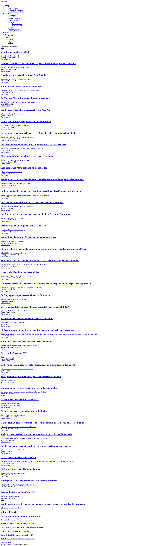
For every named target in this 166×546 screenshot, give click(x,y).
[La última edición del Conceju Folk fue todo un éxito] (17, 137)
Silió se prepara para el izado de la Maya (21, 469)
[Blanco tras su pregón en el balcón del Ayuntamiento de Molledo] (21, 288)
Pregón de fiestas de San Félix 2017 (18, 492)
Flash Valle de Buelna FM (9, 140)
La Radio (7, 6)
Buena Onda (12, 17)
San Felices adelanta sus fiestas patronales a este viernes (28, 237)
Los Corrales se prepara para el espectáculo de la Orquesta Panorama (35, 214)
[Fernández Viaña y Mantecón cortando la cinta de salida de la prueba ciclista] (25, 264)
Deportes (7, 34)
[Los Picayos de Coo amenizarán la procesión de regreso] (18, 427)
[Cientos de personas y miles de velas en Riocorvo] (16, 276)
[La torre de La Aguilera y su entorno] (12, 114)
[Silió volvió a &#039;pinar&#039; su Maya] (15, 160)
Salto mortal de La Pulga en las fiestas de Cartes (24, 225)
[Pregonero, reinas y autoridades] (11, 508)
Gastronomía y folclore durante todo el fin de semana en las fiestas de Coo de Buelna (42, 422)
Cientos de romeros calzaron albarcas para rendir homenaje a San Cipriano (38, 63)
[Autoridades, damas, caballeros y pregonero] (15, 125)
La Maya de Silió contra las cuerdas (18, 457)
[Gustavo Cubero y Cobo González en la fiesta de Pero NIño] (20, 91)
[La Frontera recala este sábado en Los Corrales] (16, 206)
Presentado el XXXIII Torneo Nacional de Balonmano (18, 524)
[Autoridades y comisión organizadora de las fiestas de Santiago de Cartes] (23, 392)
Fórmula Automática (14, 31)
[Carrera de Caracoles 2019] (9, 357)
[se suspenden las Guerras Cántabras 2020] (14, 322)
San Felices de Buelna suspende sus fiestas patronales (27, 341)
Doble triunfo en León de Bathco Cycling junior (16, 520)
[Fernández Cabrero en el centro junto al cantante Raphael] (19, 345)
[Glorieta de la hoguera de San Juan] (12, 218)
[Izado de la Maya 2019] (8, 380)
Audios (10, 39)
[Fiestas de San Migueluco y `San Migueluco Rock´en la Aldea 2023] (22, 148)
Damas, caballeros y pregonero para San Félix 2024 (26, 121)
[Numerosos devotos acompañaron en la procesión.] (17, 369)
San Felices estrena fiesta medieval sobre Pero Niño (26, 110)
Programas (8, 13)
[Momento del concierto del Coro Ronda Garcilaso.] (17, 79)
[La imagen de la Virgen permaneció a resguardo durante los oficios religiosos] (25, 195)
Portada (7, 5)
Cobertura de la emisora (15, 10)
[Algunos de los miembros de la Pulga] (13, 230)
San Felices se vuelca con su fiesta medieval (22, 86)
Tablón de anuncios (14, 29)
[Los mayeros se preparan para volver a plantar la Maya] (18, 102)
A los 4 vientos (12, 15)
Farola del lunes (17, 24)
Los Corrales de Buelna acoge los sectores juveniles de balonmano (22, 527)
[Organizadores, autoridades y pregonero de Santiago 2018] (19, 485)
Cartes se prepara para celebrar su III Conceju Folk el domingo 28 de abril (38, 133)
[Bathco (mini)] (6, 542)
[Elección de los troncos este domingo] (13, 473)
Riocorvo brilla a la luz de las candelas (20, 272)
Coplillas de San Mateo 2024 (15, 52)
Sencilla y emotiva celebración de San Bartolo (23, 75)
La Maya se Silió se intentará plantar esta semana (25, 98)
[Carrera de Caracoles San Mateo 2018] (13, 403)
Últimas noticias (5, 59)
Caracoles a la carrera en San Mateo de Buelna (24, 411)
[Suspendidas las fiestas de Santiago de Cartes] (15, 311)
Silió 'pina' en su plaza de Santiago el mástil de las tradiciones (31, 376)
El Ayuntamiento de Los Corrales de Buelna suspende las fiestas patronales (37, 330)
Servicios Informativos (15, 18)
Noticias (7, 32)
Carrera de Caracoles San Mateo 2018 (20, 399)
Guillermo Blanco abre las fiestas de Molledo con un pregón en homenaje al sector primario (46, 283)
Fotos (10, 41)
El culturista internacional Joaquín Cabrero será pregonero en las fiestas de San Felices (44, 249)
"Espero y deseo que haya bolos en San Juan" (16, 531)
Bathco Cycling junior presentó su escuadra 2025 (17, 535)
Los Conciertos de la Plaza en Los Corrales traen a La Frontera (32, 202)
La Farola (11, 22)
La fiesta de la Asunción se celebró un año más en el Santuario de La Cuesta (38, 365)
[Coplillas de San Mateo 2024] (10, 56)
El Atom (11, 27)
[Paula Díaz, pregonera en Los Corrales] (13, 253)
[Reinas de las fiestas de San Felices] (12, 241)
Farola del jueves (17, 25)
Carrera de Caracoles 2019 (14, 353)
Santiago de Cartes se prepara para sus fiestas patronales (29, 388)
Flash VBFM (9, 36)
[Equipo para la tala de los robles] (11, 172)
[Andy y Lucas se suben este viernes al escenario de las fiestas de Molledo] (24, 438)
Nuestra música (13, 20)
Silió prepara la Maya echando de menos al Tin (24, 168)
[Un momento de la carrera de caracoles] (13, 415)
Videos (10, 43)
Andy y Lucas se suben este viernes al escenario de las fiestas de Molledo (36, 434)
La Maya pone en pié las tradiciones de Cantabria (25, 295)
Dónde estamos (13, 8)
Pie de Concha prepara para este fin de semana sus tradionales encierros (36, 446)
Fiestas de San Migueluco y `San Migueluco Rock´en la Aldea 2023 (33, 144)
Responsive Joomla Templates (10, 544)
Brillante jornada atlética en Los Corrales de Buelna (18, 539)
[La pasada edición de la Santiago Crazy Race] (15, 183)
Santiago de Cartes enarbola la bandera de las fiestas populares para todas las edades (42, 179)
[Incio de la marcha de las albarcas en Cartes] (15, 67)
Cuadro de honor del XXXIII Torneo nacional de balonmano (21, 516)
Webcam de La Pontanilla (16, 12)
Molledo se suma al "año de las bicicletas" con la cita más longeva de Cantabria (40, 260)
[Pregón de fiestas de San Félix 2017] (12, 496)
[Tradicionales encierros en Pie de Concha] (14, 450)
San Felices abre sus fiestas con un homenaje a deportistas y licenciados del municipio (43, 504)
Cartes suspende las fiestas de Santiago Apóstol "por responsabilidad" (35, 307)
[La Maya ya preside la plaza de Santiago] (14, 299)
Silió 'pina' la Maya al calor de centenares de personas (27, 156)
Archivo (7, 37)
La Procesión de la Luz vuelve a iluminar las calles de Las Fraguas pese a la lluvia (41, 191)
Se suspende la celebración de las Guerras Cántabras (27, 318)
